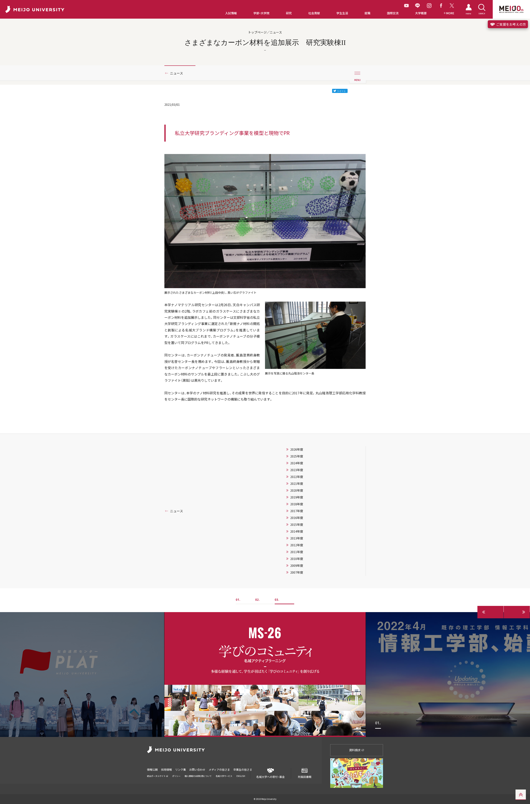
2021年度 (296, 483)
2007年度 (296, 572)
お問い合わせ (197, 770)
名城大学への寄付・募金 (270, 777)
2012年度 (296, 545)
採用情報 (166, 770)
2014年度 (296, 531)
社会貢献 (314, 13)
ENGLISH (240, 776)
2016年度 (296, 517)
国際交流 (393, 13)
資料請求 (355, 750)
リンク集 (180, 770)
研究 (289, 13)
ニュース (176, 73)
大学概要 (421, 13)
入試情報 (231, 13)
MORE (450, 13)
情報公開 (152, 770)
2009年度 (296, 565)
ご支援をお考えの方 (510, 24)
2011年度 (296, 552)
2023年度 (296, 470)
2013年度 (296, 538)
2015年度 (296, 524)
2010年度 (296, 558)
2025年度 (296, 456)
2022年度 (296, 476)
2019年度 (296, 497)
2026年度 (296, 449)
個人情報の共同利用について (198, 776)
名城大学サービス (224, 776)
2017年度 (296, 511)
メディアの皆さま (219, 770)
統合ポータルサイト (156, 776)
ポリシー (176, 776)
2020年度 (296, 490)
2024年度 (296, 463)
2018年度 (296, 504)
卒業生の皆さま (242, 770)
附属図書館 (304, 777)
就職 (367, 13)
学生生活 (342, 13)
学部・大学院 (261, 13)
